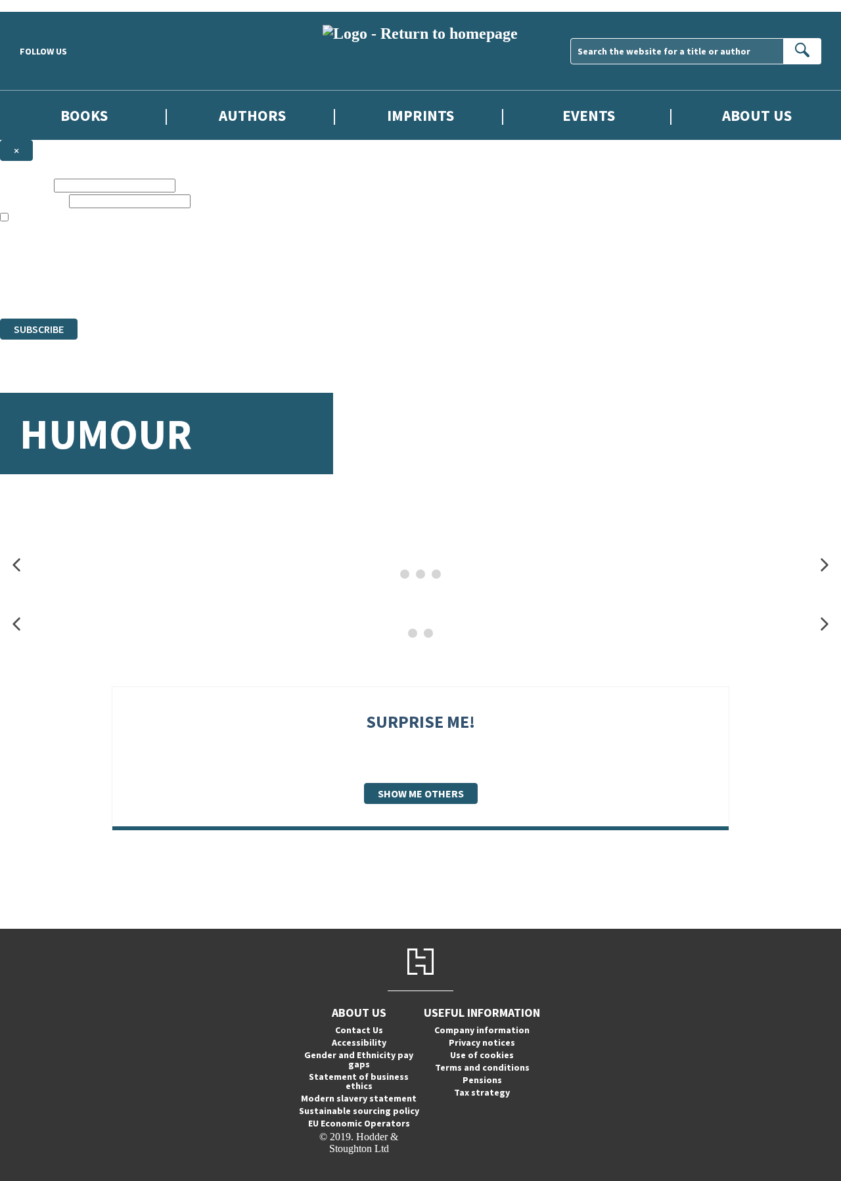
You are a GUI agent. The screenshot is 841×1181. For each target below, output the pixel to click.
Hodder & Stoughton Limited (151, 265)
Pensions (482, 1080)
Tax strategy (482, 1092)
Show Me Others (421, 793)
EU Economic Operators (359, 1123)
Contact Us (359, 1030)
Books (84, 115)
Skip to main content (42, 5)
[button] (16, 565)
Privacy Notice (259, 288)
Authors (252, 115)
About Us (757, 115)
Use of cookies (482, 1055)
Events (588, 115)
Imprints (420, 115)
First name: (25, 184)
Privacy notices (482, 1042)
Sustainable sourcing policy (359, 1111)
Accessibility (359, 1042)
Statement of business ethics (359, 1081)
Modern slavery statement (359, 1098)
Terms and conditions (482, 1067)
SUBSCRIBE (39, 329)
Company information (482, 1030)
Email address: (33, 200)
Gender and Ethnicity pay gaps (358, 1059)
